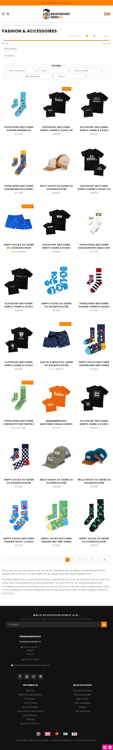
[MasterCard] (56, 734)
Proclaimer (30, 698)
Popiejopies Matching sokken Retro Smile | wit (94, 246)
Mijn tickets (82, 698)
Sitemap (30, 719)
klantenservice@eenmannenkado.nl (32, 665)
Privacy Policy (30, 703)
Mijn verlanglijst (83, 703)
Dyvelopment (90, 740)
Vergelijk (83, 707)
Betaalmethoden (30, 707)
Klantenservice (30, 715)
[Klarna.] (47, 734)
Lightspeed (67, 740)
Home (7, 25)
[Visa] (74, 734)
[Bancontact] (65, 734)
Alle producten (82, 711)
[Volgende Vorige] (105, 560)
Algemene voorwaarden (30, 694)
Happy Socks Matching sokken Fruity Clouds (18, 540)
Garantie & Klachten (30, 723)
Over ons (30, 690)
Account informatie (82, 690)
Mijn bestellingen (82, 694)
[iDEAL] (38, 734)
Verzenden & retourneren (30, 711)
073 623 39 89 (31, 659)
